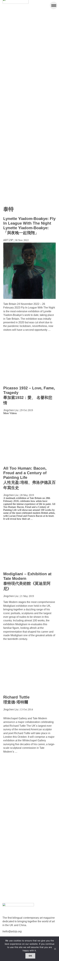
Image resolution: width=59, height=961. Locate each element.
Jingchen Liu (10, 410)
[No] (55, 948)
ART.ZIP (8, 240)
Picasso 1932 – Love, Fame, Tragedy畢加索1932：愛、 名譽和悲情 (29, 395)
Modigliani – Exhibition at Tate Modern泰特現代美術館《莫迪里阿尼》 (27, 581)
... (32, 518)
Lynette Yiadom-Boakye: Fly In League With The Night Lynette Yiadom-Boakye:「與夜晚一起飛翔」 (29, 225)
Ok (30, 955)
